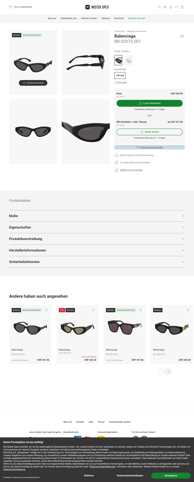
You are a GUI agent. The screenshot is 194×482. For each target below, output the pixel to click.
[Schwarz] (118, 60)
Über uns (67, 422)
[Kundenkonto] (171, 7)
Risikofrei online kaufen (151, 147)
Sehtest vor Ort (137, 18)
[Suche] (159, 7)
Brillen (52, 18)
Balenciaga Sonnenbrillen (136, 31)
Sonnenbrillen (68, 18)
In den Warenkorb (152, 103)
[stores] (165, 7)
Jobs (90, 422)
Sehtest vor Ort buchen (131, 169)
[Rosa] (129, 60)
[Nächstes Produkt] (168, 371)
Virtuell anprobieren (35, 83)
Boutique (119, 18)
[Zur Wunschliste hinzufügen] (182, 36)
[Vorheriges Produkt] (160, 371)
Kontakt (80, 422)
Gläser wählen (152, 131)
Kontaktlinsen (89, 18)
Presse (101, 422)
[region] (97, 337)
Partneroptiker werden (120, 422)
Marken (106, 18)
